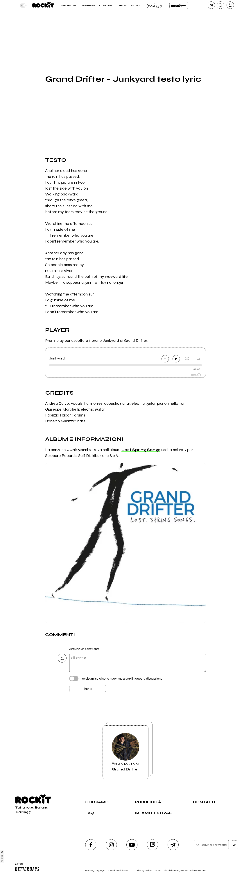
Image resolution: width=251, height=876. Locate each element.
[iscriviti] (234, 845)
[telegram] (173, 844)
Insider (154, 5)
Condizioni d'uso (118, 870)
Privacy (2, 858)
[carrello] (211, 5)
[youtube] (131, 844)
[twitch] (152, 844)
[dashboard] (230, 5)
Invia (88, 688)
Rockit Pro (178, 5)
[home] (43, 5)
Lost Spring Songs (140, 449)
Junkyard (57, 358)
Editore (17, 865)
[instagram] (111, 844)
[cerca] (220, 5)
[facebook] (90, 844)
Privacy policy (144, 870)
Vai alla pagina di (125, 766)
